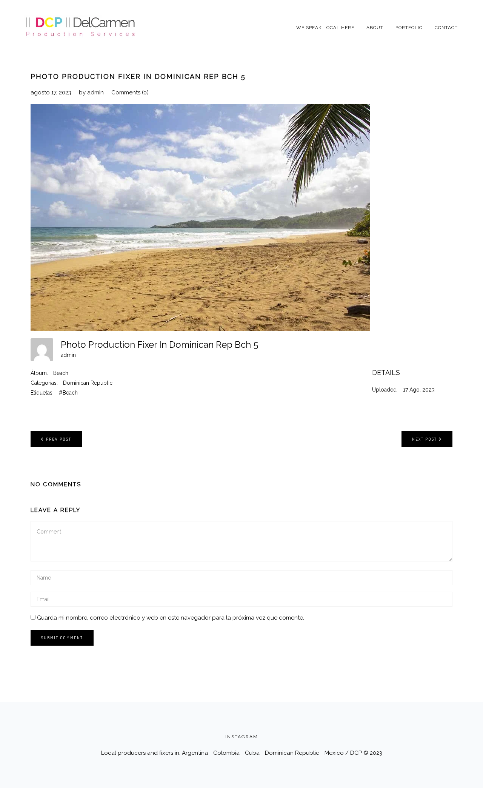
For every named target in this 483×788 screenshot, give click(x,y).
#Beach (68, 393)
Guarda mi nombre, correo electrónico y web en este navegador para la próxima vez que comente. (170, 617)
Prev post (58, 439)
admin (95, 92)
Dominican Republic (87, 383)
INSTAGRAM (241, 736)
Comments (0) (130, 92)
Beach (60, 373)
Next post (424, 439)
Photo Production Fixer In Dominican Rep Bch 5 (138, 76)
